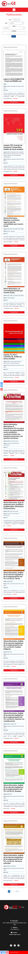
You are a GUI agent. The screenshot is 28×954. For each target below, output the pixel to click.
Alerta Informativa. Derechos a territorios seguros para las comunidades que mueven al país (13, 222)
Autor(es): (14, 31)
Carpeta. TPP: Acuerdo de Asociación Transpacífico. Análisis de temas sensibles (13, 147)
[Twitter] (1, 386)
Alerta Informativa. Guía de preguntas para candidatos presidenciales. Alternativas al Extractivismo (13, 506)
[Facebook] (1, 383)
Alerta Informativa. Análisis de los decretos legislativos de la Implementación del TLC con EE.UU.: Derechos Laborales (13, 859)
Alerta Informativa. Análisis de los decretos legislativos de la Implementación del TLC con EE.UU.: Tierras (13, 576)
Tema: (14, 26)
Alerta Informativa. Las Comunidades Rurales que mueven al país (13, 291)
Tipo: (6, 23)
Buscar (13, 36)
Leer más (15, 98)
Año (10, 19)
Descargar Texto (14, 102)
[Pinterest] (1, 389)
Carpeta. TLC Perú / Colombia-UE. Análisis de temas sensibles (12, 357)
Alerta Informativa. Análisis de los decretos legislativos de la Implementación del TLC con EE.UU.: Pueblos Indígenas (13, 645)
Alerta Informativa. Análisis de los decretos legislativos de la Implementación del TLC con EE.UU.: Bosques (13, 788)
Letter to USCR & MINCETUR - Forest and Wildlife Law (13, 80)
